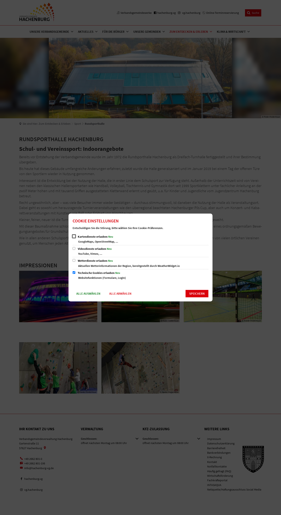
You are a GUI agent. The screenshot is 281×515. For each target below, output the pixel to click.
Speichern (197, 293)
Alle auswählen (88, 293)
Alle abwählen (120, 293)
